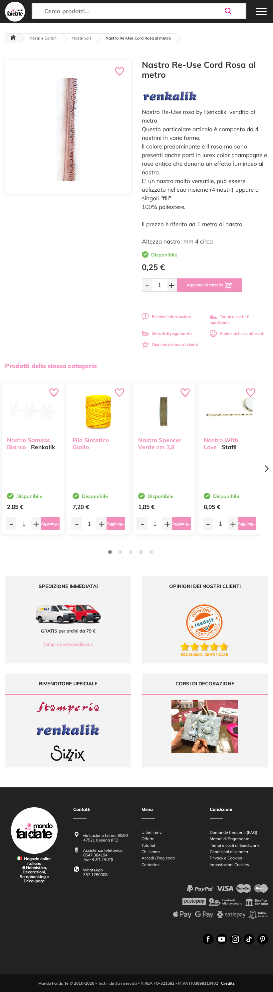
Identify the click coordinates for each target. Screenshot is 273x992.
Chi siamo (150, 851)
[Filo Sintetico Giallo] (98, 411)
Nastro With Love (221, 443)
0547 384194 (95, 854)
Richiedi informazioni (171, 316)
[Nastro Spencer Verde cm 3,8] (164, 411)
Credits (228, 983)
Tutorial (148, 845)
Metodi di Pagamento (229, 838)
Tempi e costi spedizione (68, 644)
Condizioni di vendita (229, 851)
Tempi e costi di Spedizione (235, 845)
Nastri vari (81, 38)
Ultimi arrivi (151, 832)
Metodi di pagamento (172, 333)
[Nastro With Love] (229, 411)
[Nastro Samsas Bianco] (33, 411)
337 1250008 (95, 874)
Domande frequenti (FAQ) (233, 832)
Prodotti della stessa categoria (51, 366)
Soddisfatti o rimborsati (242, 333)
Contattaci (150, 864)
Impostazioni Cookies (229, 864)
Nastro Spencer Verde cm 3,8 (159, 443)
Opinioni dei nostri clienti (175, 344)
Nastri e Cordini (43, 38)
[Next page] (266, 468)
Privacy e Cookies (226, 857)
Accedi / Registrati (158, 857)
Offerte (147, 838)
